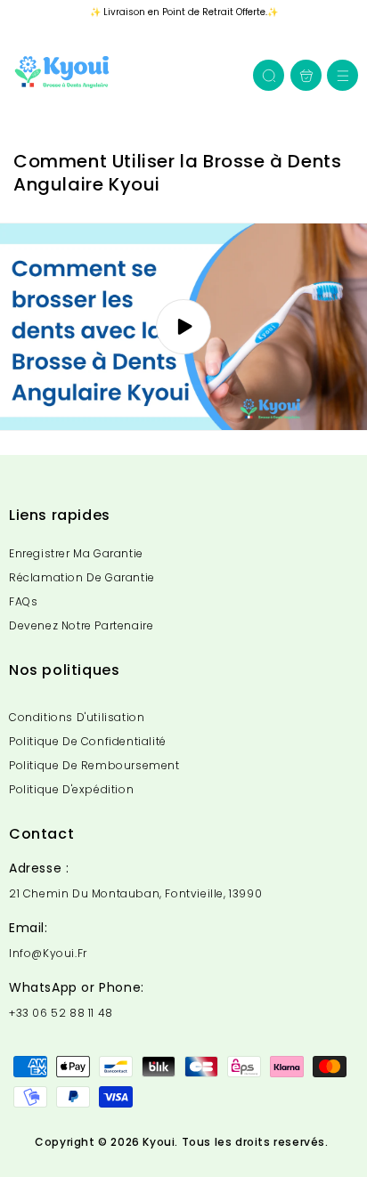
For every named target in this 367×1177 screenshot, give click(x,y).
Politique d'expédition (71, 789)
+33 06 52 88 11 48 (61, 1013)
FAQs (23, 601)
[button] (342, 75)
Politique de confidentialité (88, 741)
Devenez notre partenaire (81, 625)
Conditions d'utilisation (76, 717)
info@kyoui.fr (48, 953)
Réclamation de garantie (82, 577)
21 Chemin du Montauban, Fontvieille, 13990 (135, 894)
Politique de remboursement (94, 765)
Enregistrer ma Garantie (76, 553)
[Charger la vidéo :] (183, 326)
